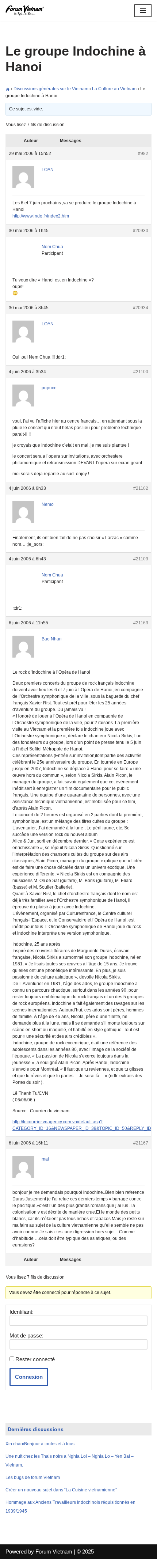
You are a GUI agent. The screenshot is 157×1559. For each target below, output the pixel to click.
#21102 (140, 488)
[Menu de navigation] (143, 10)
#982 (143, 153)
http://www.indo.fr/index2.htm (40, 216)
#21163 (140, 622)
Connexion (29, 1377)
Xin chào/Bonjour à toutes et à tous (39, 1443)
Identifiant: (21, 1312)
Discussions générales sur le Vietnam (51, 88)
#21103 (140, 558)
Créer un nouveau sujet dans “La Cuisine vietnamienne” (61, 1489)
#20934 (140, 307)
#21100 (140, 371)
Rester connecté (35, 1359)
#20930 (140, 230)
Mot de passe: (26, 1335)
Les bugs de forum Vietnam (32, 1477)
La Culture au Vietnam (114, 88)
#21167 (140, 1143)
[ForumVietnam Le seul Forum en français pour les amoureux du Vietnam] (27, 10)
